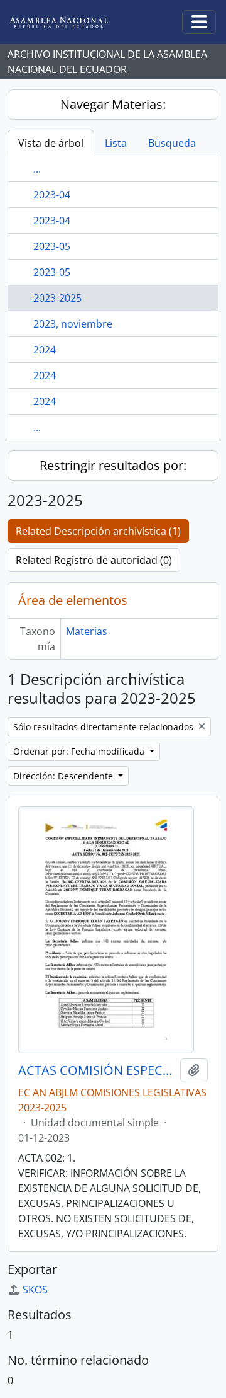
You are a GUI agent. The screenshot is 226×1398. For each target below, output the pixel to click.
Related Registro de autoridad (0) (94, 560)
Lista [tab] (116, 143)
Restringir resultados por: (113, 465)
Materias (86, 631)
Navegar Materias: (113, 104)
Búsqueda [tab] (172, 143)
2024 (44, 350)
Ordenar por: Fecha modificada (80, 751)
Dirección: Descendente (64, 776)
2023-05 (51, 246)
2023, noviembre (72, 324)
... (37, 169)
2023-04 (51, 195)
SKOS (35, 1290)
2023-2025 (57, 298)
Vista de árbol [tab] (50, 143)
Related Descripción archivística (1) (98, 531)
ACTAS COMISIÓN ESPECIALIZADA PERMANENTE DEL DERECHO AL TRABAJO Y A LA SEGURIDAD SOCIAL (96, 1070)
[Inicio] (68, 22)
